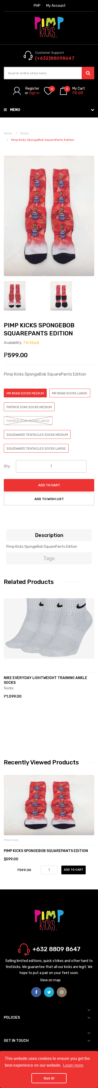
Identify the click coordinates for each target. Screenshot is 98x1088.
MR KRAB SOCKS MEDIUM (25, 393)
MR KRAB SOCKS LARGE (69, 393)
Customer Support (49, 52)
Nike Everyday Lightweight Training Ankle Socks (45, 680)
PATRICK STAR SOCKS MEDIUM (29, 407)
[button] (9, 636)
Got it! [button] (49, 1078)
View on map (50, 980)
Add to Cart (49, 485)
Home (8, 133)
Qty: (7, 466)
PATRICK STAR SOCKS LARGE (28, 421)
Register (32, 88)
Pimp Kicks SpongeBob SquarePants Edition (46, 851)
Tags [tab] (49, 558)
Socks (24, 133)
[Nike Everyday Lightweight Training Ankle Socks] (49, 628)
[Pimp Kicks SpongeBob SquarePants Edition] (61, 295)
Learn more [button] (73, 1065)
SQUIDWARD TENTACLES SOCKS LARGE (36, 448)
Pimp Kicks (11, 840)
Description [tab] (49, 535)
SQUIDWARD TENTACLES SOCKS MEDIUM (37, 435)
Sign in (34, 93)
